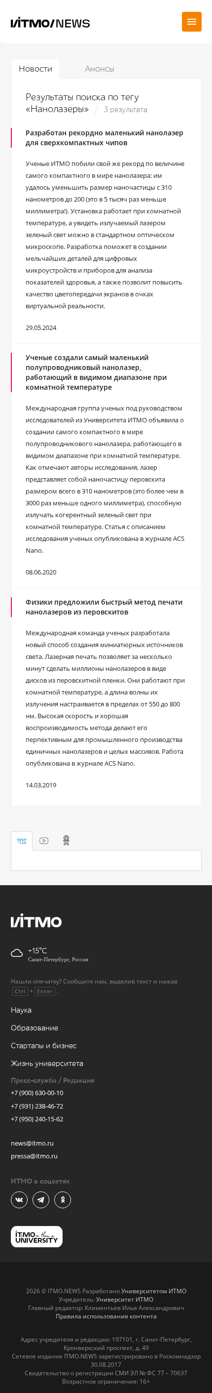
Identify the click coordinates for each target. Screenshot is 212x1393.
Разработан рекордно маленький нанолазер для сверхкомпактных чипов (104, 137)
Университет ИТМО (124, 1299)
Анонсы (99, 69)
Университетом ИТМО (153, 1291)
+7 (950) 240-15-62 (37, 1118)
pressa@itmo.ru (34, 1155)
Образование (34, 1028)
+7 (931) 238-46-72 (37, 1106)
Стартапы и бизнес (44, 1046)
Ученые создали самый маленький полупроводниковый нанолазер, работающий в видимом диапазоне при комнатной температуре (96, 372)
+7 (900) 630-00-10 (37, 1092)
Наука (21, 1010)
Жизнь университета (47, 1063)
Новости (35, 69)
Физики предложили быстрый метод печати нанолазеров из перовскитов (104, 606)
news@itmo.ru (32, 1143)
